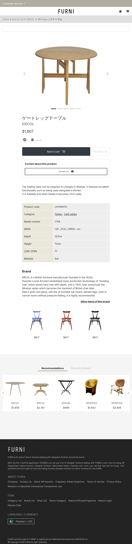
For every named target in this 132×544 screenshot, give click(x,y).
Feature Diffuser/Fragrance (82, 500)
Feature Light (105, 500)
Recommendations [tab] (53, 368)
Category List (15, 500)
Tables (58, 214)
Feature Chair (14, 505)
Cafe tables (70, 214)
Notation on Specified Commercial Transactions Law (35, 486)
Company (13, 481)
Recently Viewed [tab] (80, 368)
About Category (57, 500)
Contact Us (26, 481)
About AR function (43, 481)
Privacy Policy (114, 481)
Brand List (18, 19)
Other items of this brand (95, 301)
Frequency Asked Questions (70, 481)
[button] (24, 73)
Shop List (42, 500)
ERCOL (31, 19)
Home (5, 19)
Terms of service (95, 481)
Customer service (13, 3)
